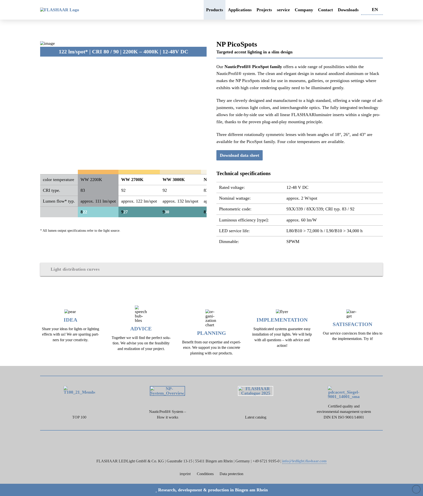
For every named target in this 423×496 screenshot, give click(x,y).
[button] (211, 269)
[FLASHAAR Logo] (67, 10)
